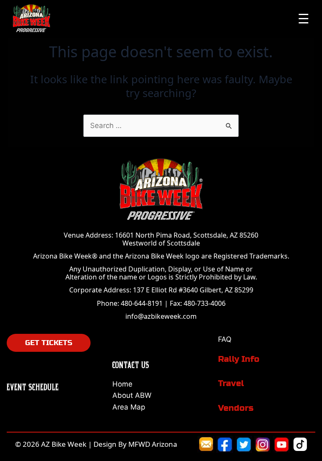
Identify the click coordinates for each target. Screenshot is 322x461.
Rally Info (239, 359)
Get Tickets (48, 342)
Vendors (236, 408)
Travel (231, 383)
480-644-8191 (142, 303)
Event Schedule (33, 387)
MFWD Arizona (152, 444)
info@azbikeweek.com (161, 316)
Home (122, 384)
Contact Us (130, 364)
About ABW (131, 395)
